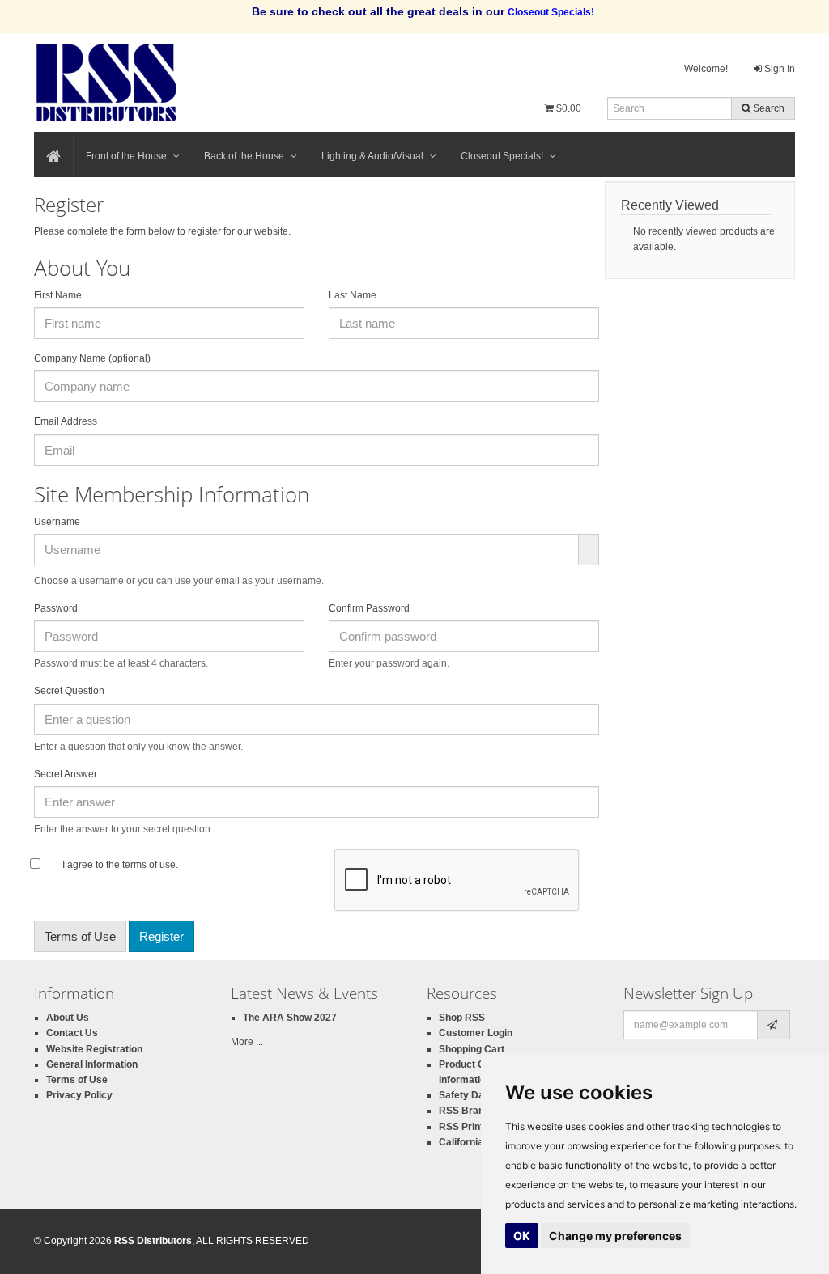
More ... (247, 1042)
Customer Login (475, 1033)
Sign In (778, 68)
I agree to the (91, 864)
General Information (92, 1064)
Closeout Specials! (502, 156)
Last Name (352, 295)
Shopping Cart (471, 1049)
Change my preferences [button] (615, 1235)
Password (56, 608)
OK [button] (521, 1235)
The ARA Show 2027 (290, 1017)
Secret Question (69, 690)
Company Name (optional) (92, 358)
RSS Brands (467, 1110)
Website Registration (94, 1049)
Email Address (69, 421)
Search (767, 108)
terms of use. (149, 864)
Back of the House (244, 156)
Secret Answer (65, 774)
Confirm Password (372, 608)
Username (57, 521)
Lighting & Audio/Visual (372, 156)
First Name (58, 295)
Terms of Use (80, 936)
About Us (67, 1017)
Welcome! (706, 68)
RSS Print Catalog (480, 1126)
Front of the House (126, 156)
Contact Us (72, 1033)
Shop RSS (462, 1017)
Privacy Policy (79, 1095)
